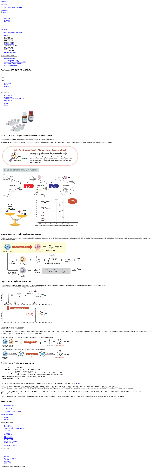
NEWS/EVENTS (9, 48)
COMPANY (8, 433)
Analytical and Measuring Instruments (11, 7)
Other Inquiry (8, 430)
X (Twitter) (7, 83)
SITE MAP (7, 463)
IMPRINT (7, 456)
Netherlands (4, 4)
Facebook (7, 84)
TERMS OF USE (9, 460)
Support (6, 105)
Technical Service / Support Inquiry (14, 428)
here (79, 383)
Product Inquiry (8, 427)
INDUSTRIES (8, 436)
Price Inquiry (8, 425)
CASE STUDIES (9, 44)
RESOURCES (8, 438)
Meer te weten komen (7, 414)
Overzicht (7, 103)
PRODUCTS (8, 434)
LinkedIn (7, 86)
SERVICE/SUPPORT (10, 441)
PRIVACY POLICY (10, 458)
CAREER (7, 461)
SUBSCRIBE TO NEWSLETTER (11, 446)
